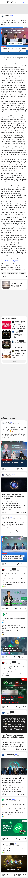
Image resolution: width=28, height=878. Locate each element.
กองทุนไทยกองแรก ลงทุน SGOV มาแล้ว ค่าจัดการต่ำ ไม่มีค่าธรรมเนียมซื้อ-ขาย (13, 737)
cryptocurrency (12, 273)
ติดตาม (11, 15)
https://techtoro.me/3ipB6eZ (9, 261)
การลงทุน (22, 273)
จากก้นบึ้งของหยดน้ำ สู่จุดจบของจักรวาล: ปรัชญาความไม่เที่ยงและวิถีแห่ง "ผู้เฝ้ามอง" (13, 496)
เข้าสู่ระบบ (24, 2)
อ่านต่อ (13, 438)
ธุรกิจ (3, 273)
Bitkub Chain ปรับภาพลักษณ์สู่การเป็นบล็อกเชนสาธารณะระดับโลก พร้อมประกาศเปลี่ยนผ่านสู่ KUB (13, 780)
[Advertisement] (14, 9)
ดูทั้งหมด (14, 361)
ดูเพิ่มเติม (9, 584)
